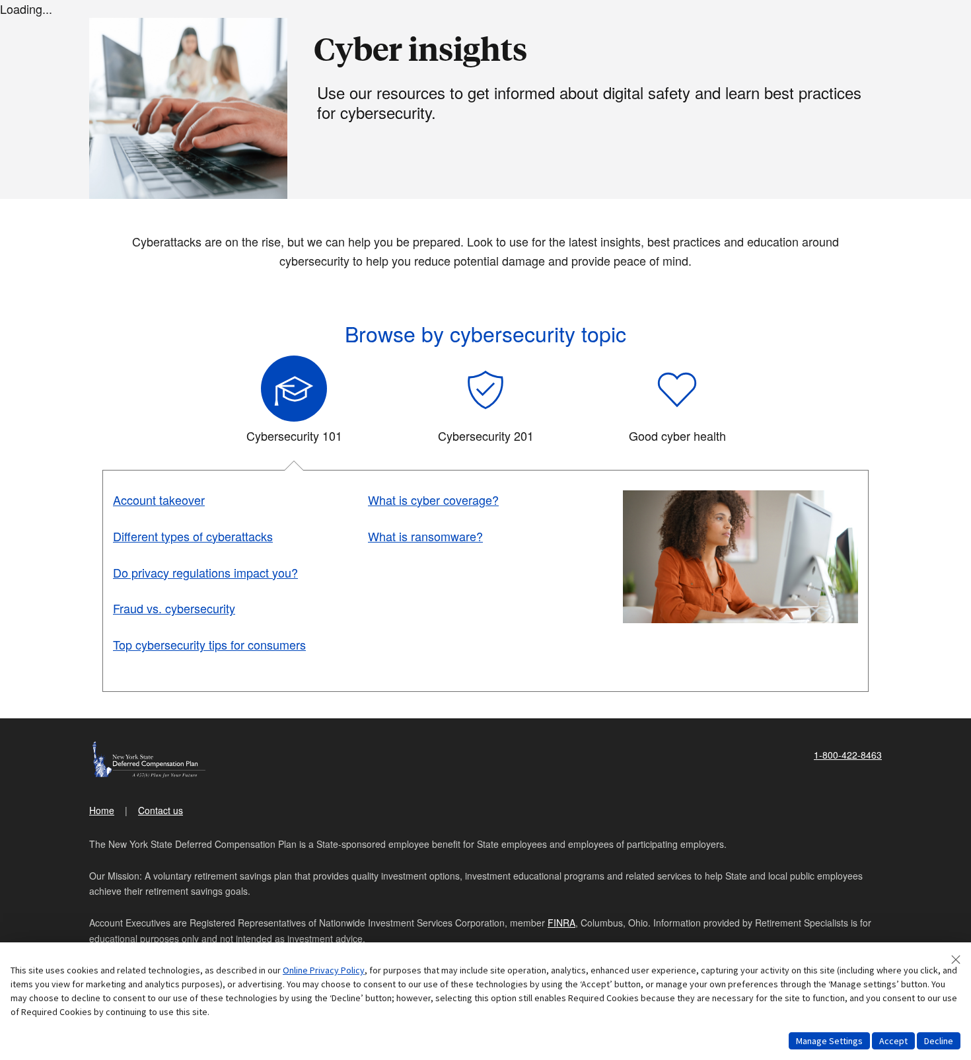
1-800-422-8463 (848, 754)
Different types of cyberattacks (193, 536)
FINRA (561, 922)
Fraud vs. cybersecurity (174, 608)
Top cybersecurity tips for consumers (209, 644)
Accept (893, 1041)
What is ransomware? (425, 536)
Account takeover (159, 499)
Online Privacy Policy (324, 970)
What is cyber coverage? (433, 499)
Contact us (160, 810)
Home (101, 810)
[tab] (294, 404)
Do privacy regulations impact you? (205, 572)
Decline (938, 1041)
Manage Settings (829, 1041)
